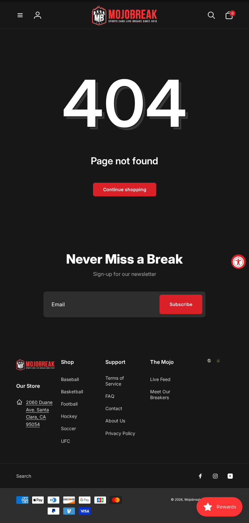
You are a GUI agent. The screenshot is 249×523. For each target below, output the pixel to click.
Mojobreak (192, 499)
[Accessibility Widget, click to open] (238, 261)
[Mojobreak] (35, 368)
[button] (20, 15)
